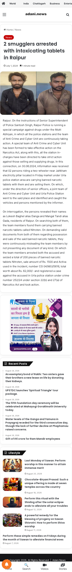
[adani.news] (36, 14)
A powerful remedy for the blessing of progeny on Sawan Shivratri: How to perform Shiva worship (45, 521)
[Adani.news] (3, 3)
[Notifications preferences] (7, 564)
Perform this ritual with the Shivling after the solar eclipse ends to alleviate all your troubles (46, 502)
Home (9, 29)
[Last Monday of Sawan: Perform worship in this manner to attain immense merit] (12, 465)
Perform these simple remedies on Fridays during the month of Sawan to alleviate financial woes (34, 537)
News (18, 29)
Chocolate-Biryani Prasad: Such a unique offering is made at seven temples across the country (46, 483)
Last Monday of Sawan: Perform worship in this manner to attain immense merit (45, 464)
